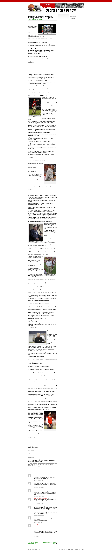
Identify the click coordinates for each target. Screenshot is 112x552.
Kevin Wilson (40, 464)
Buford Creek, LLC (71, 549)
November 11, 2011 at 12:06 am (39, 496)
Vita (77, 549)
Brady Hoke (43, 463)
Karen (35, 482)
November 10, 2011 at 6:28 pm (39, 487)
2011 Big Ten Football (33, 463)
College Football (33, 466)
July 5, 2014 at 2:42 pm (38, 536)
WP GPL (82, 549)
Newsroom (82, 1)
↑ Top (29, 547)
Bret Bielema (48, 463)
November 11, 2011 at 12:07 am (39, 503)
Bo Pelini (39, 463)
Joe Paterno (36, 464)
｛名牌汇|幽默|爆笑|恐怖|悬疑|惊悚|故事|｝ (41, 498)
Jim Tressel (31, 464)
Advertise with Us (61, 1)
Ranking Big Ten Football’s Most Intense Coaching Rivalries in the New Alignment (40, 17)
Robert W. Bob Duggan (37, 524)
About (56, 1)
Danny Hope (52, 463)
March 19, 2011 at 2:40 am (38, 480)
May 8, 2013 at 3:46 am (38, 522)
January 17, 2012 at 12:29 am (39, 515)
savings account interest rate (38, 506)
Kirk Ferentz (45, 464)
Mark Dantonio (50, 464)
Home (52, 1)
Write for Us (75, 1)
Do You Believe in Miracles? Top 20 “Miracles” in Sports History (34, 543)
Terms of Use (69, 1)
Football (38, 466)
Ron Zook (33, 465)
